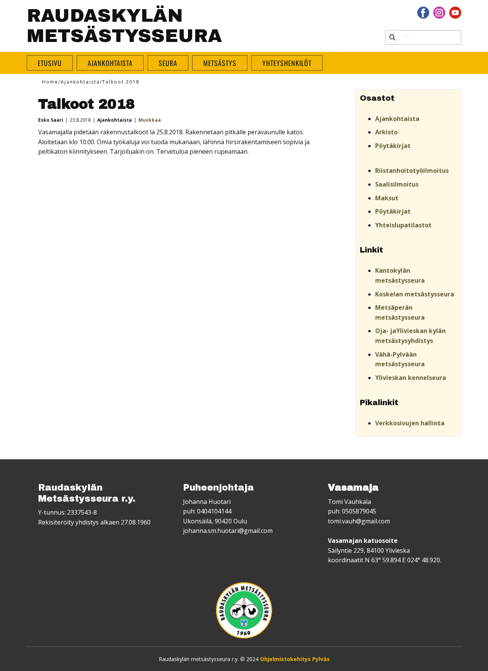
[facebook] (423, 12)
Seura (168, 63)
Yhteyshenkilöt (286, 63)
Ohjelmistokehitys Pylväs (295, 659)
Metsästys (219, 63)
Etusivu (50, 63)
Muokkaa (149, 120)
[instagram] (439, 12)
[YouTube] (455, 12)
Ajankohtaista (110, 63)
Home (50, 82)
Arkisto (386, 132)
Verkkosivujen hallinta (410, 423)
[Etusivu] (244, 610)
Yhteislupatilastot (403, 225)
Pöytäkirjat (393, 146)
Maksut (386, 198)
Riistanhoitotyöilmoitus (412, 170)
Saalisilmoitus (397, 184)
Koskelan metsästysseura (414, 294)
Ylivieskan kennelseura (410, 377)
